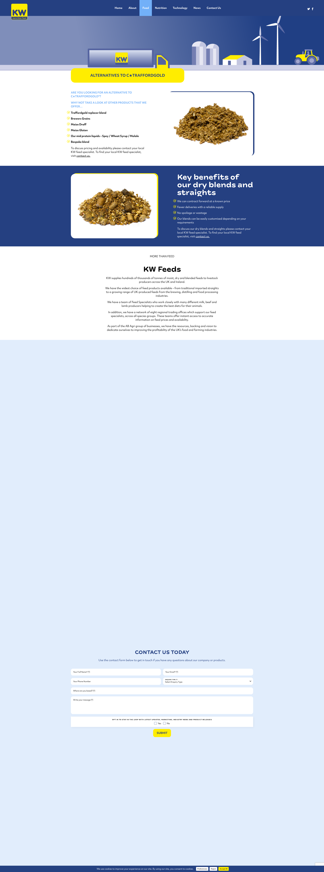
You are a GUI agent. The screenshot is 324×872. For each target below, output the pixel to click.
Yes (159, 723)
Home (118, 8)
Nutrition (161, 8)
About (132, 8)
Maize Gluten (79, 130)
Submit (162, 733)
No (167, 723)
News (197, 8)
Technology (180, 8)
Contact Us (214, 8)
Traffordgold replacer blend (88, 113)
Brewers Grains (80, 118)
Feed (146, 8)
